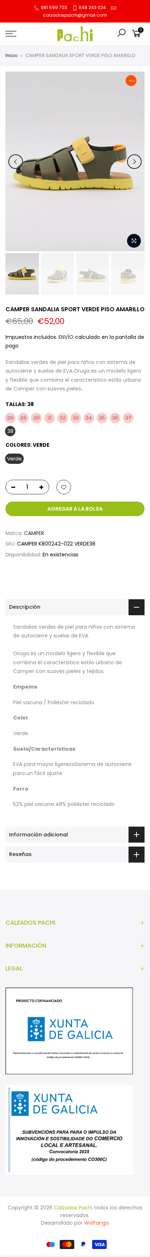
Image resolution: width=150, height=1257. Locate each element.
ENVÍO (67, 337)
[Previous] (15, 161)
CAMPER (34, 533)
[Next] (134, 161)
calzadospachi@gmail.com (75, 15)
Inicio (11, 55)
